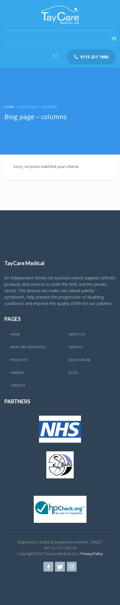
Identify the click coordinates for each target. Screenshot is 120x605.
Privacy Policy (92, 553)
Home (9, 107)
